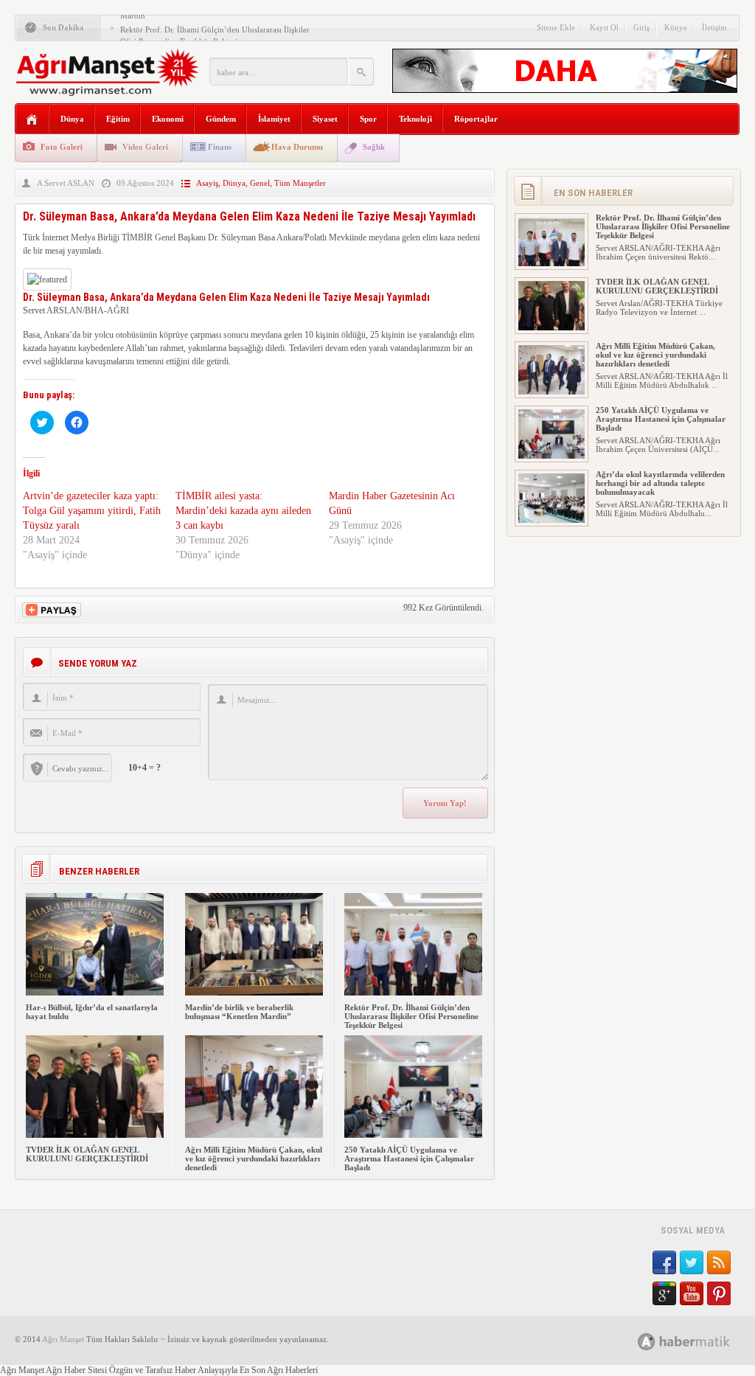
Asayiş (207, 182)
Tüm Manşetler (300, 182)
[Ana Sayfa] (32, 119)
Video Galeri (145, 146)
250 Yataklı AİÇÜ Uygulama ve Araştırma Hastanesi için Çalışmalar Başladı (409, 1158)
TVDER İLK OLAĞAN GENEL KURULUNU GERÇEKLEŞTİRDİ (87, 1154)
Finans (220, 146)
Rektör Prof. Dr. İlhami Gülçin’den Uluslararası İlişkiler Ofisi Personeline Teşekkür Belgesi (411, 1016)
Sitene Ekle (556, 27)
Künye (675, 27)
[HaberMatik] (700, 1341)
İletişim (714, 27)
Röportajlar (476, 118)
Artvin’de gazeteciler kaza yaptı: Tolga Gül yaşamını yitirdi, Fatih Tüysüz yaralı (92, 510)
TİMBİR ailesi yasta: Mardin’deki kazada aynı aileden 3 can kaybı (243, 510)
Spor (368, 118)
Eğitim (118, 118)
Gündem (221, 118)
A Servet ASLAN (65, 182)
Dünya (72, 118)
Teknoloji (415, 118)
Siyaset (325, 118)
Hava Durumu (297, 146)
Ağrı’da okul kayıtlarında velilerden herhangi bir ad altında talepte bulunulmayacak (660, 483)
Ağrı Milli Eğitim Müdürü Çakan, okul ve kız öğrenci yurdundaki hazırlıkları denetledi (253, 1158)
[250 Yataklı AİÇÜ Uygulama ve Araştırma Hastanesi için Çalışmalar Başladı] (413, 1135)
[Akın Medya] (646, 1341)
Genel (260, 182)
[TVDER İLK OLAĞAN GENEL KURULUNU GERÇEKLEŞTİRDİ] (95, 1135)
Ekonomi (168, 118)
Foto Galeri (62, 146)
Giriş (641, 27)
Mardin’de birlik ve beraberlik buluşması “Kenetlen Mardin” (239, 1012)
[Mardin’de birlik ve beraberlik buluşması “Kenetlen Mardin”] (254, 992)
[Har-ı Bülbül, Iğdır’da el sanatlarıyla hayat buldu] (95, 992)
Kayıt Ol (604, 27)
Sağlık (374, 146)
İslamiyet (274, 118)
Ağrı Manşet (63, 1339)
